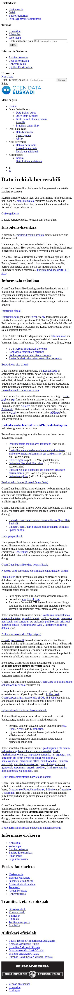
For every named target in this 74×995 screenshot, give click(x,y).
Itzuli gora (14, 990)
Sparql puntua (16, 529)
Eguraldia (14, 918)
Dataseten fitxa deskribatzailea (26, 463)
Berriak (20, 157)
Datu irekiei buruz (26, 112)
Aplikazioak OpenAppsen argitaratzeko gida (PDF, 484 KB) (30, 696)
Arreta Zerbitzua (18, 890)
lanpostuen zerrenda (39, 754)
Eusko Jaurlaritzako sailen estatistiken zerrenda (35, 358)
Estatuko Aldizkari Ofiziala (24, 953)
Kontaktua (14, 31)
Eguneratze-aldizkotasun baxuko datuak (24, 710)
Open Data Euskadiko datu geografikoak (24, 564)
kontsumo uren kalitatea (56, 615)
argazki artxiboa (36, 767)
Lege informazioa (19, 859)
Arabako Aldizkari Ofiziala (24, 943)
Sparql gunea (23, 135)
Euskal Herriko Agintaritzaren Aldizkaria (32, 940)
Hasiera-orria (16, 9)
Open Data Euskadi (27, 115)
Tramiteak (14, 887)
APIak (19, 138)
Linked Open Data (26, 148)
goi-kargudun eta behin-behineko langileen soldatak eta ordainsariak (35, 749)
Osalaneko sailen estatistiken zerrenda (30, 355)
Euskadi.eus (50, 370)
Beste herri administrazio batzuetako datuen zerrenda (31, 827)
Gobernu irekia (17, 893)
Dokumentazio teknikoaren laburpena (30, 443)
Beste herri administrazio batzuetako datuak (26, 776)
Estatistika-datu (10, 316)
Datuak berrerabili (26, 145)
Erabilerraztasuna (18, 57)
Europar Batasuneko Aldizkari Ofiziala (31, 956)
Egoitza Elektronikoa (21, 67)
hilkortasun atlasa (29, 761)
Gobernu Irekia (17, 63)
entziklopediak (49, 761)
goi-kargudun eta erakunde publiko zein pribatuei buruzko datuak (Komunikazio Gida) (35, 623)
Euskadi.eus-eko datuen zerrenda (20, 390)
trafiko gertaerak (50, 618)
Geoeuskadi (21, 551)
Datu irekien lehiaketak (29, 161)
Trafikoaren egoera (19, 922)
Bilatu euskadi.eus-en (21, 41)
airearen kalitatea (10, 618)
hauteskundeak (9, 761)
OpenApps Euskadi (12, 640)
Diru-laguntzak (17, 909)
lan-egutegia (59, 754)
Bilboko (50, 789)
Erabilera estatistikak (27, 125)
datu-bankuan (58, 336)
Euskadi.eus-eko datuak (14, 364)
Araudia (20, 122)
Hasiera (13, 106)
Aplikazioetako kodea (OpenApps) (21, 634)
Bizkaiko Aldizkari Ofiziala (24, 947)
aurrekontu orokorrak (26, 764)
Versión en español (19, 983)
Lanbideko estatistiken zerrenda (26, 351)
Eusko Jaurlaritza (18, 15)
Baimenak (14, 915)
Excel (33, 316)
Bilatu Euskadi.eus (12, 79)
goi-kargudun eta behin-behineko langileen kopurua (36, 756)
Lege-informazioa (19, 60)
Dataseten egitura (18, 476)
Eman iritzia (15, 855)
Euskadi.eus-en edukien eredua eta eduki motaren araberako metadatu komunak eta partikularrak (37, 452)
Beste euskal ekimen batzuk (31, 119)
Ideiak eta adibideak (27, 151)
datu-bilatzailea (25, 200)
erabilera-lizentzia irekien (29, 234)
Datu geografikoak (12, 536)
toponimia (20, 767)
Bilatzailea (14, 34)
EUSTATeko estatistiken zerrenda (28, 348)
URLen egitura (17, 460)
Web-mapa (15, 37)
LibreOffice (36, 728)
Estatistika (14, 925)
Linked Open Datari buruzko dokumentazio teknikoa (39, 526)
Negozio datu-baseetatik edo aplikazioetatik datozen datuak (34, 570)
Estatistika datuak (11, 310)
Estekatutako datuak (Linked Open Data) (24, 482)
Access (20, 728)
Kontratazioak (17, 912)
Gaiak (12, 12)
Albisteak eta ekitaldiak (22, 884)
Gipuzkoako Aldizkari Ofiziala (26, 950)
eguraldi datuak (30, 618)
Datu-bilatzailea (25, 132)
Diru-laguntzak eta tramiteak (25, 18)
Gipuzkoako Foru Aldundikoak (26, 789)
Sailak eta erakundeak (21, 880)
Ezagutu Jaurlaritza (19, 877)
